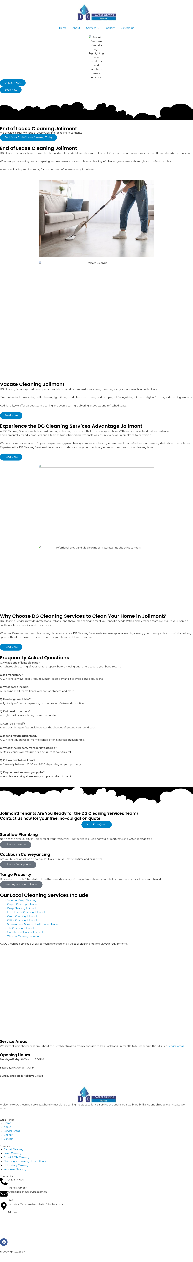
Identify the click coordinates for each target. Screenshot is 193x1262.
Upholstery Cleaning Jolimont (25, 932)
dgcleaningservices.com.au (41, 1251)
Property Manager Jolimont (21, 884)
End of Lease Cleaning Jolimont (26, 912)
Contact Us (127, 28)
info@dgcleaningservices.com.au (27, 1191)
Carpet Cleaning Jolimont (22, 904)
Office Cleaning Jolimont (22, 920)
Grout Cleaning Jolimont (22, 916)
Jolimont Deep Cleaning (21, 900)
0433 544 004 (16, 1179)
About (76, 28)
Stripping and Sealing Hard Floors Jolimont (33, 924)
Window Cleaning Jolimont (23, 936)
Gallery (110, 28)
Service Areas (176, 1046)
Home (62, 28)
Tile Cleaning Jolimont (20, 928)
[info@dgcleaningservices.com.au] (4, 1194)
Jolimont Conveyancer (18, 864)
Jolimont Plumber (16, 844)
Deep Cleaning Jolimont (21, 908)
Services (91, 28)
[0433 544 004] (4, 1181)
